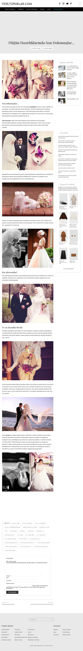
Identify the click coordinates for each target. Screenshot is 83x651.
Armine (29, 632)
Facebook (60, 4)
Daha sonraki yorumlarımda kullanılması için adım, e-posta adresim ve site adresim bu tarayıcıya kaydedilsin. (26, 587)
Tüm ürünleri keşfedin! (68, 268)
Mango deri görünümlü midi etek (62, 262)
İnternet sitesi (10, 583)
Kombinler (21, 9)
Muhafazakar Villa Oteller (33, 640)
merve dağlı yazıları (41, 535)
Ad (7, 578)
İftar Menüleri (5, 637)
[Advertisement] (41, 26)
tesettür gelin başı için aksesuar (27, 542)
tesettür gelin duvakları (10, 550)
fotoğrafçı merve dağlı (44, 527)
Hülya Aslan (4, 632)
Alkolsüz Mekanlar (31, 9)
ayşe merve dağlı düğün (40, 523)
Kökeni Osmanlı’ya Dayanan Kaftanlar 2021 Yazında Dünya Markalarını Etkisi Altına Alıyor (72, 85)
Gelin (6, 531)
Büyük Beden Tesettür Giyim (21, 637)
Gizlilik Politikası (66, 632)
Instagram (63, 4)
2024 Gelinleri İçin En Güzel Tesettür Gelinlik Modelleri (73, 67)
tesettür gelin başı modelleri (43, 542)
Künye (54, 632)
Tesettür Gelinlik (47, 48)
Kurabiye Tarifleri (18, 632)
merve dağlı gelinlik (29, 535)
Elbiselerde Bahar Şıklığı (8, 604)
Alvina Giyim (30, 634)
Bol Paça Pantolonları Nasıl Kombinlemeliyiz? (42, 604)
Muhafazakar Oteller (6, 640)
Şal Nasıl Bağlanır (5, 629)
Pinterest (71, 4)
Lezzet (49, 9)
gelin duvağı (30, 531)
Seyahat (42, 9)
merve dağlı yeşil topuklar (10, 538)
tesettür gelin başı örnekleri (11, 546)
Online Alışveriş (58, 9)
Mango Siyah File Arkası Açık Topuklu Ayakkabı (63, 207)
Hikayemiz (55, 629)
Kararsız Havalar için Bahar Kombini (66, 168)
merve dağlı (19, 535)
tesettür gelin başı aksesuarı (11, 542)
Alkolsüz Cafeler (18, 640)
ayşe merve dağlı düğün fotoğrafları (12, 527)
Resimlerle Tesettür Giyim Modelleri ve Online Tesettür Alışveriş (17, 3)
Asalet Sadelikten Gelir (73, 99)
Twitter (67, 4)
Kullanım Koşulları (67, 634)
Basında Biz (56, 634)
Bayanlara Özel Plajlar (33, 637)
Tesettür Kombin (5, 634)
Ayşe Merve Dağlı (35, 48)
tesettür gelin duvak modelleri (40, 546)
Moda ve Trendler (10, 9)
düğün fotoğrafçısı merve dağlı (29, 527)
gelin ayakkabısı (13, 531)
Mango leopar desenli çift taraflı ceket (63, 226)
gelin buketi (22, 531)
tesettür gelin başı (23, 538)
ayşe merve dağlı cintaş (27, 523)
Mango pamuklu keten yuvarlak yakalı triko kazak (73, 226)
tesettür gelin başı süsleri (25, 546)
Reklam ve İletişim (67, 629)
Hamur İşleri (17, 629)
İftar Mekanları (31, 629)
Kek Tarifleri (17, 634)
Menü (80, 3)
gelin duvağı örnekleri (9, 535)
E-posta (9, 580)
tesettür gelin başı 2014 (35, 538)
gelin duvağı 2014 (40, 531)
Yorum (8, 576)
